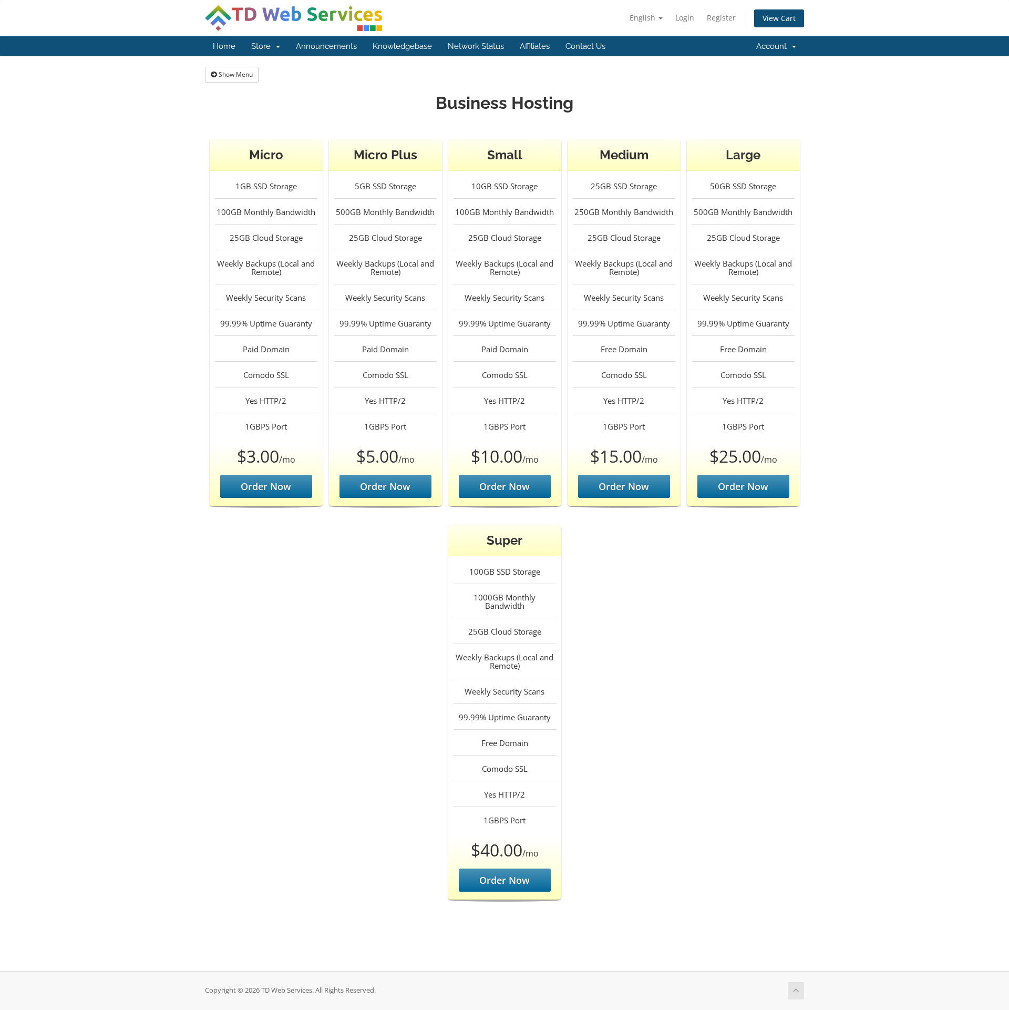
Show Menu (235, 74)
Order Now (266, 486)
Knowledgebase (402, 46)
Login (684, 18)
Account (773, 46)
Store (263, 46)
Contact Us (585, 46)
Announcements (326, 46)
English (643, 18)
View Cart (779, 18)
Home (224, 46)
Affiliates (535, 46)
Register (721, 18)
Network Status (476, 46)
